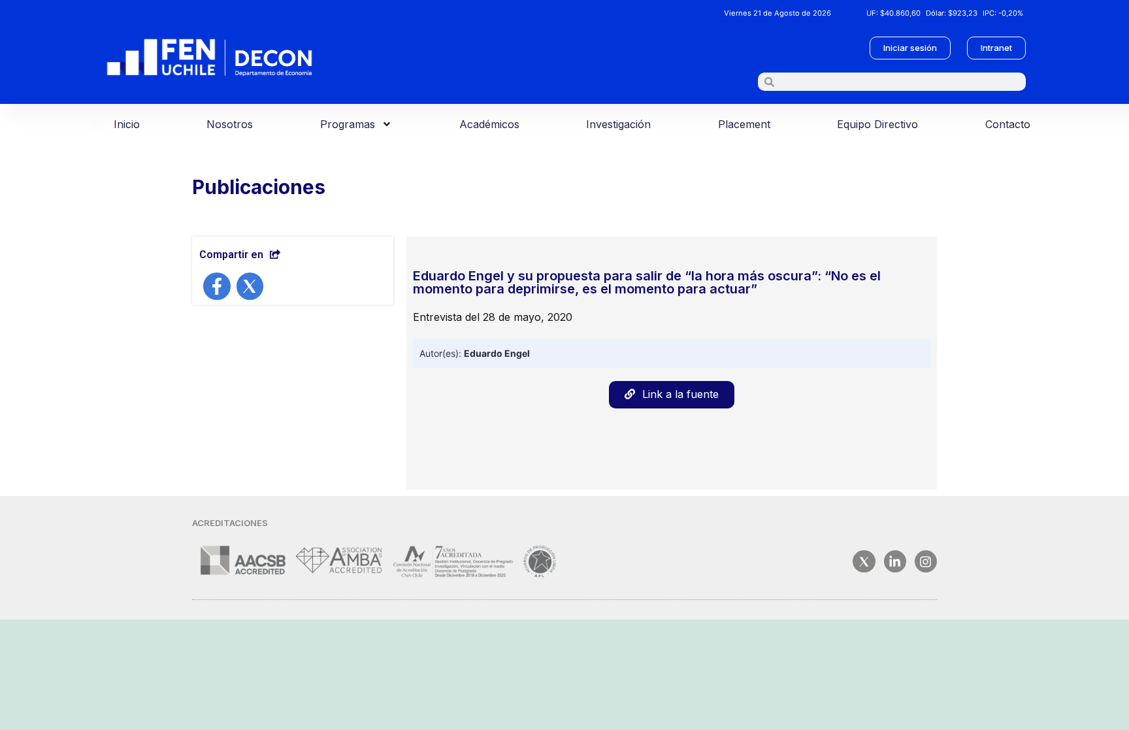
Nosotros (229, 124)
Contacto (1007, 124)
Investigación (618, 124)
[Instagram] (926, 561)
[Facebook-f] (217, 286)
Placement (744, 124)
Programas (347, 124)
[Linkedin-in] (895, 561)
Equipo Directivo (877, 124)
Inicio (127, 124)
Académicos (489, 124)
